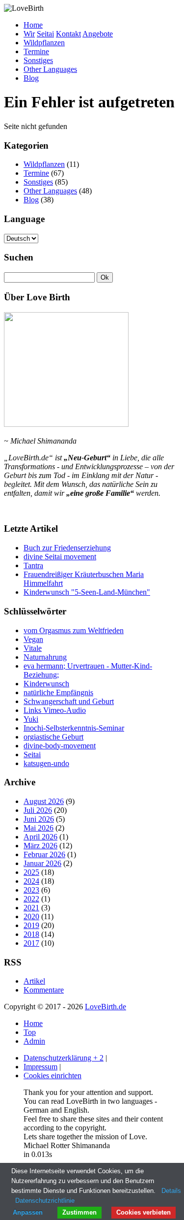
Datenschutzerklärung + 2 (64, 1058)
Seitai (45, 34)
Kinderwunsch (46, 683)
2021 (31, 907)
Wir (29, 34)
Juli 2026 (38, 810)
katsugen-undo (46, 763)
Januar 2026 (42, 863)
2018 (31, 934)
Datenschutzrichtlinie (45, 1200)
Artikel (34, 981)
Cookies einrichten (52, 1075)
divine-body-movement (60, 745)
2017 (31, 943)
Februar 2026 (44, 854)
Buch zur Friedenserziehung (67, 548)
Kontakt (68, 34)
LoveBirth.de (105, 1006)
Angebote (97, 34)
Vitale (33, 648)
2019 (31, 925)
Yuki (31, 719)
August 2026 (44, 801)
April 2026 (40, 837)
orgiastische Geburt (53, 737)
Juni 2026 (39, 819)
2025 (31, 872)
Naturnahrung (45, 657)
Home (33, 25)
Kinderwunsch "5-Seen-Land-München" (87, 592)
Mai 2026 (38, 828)
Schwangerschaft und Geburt (69, 701)
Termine (36, 51)
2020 (31, 916)
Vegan (33, 639)
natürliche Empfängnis (58, 692)
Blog (31, 78)
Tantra (33, 565)
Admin (34, 1041)
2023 (31, 890)
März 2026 (40, 845)
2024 (31, 881)
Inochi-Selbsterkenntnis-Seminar (74, 728)
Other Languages (50, 69)
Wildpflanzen (44, 42)
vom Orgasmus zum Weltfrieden (74, 630)
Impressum (40, 1066)
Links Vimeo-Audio (55, 710)
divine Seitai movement (60, 556)
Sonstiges (38, 60)
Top (30, 1032)
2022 (31, 899)
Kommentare (44, 990)
